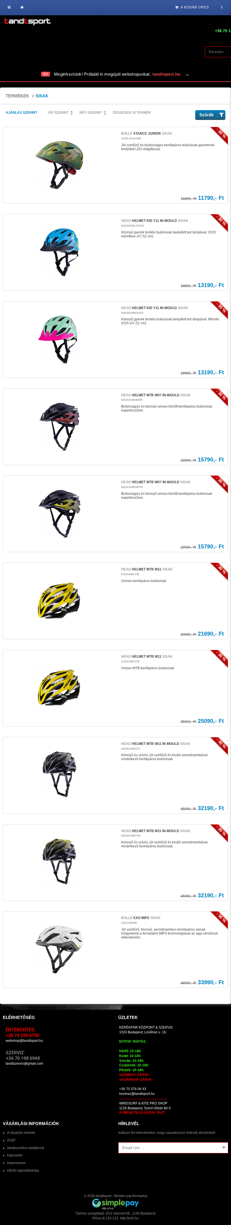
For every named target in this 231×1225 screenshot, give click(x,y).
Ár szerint (58, 113)
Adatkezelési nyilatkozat (25, 1148)
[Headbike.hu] (27, 22)
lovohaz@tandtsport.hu (137, 1094)
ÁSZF (11, 1140)
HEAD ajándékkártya (23, 1170)
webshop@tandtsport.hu (24, 1041)
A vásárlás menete (21, 1133)
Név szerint (90, 113)
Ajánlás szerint (21, 113)
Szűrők (206, 114)
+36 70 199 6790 (22, 1035)
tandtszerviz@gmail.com (24, 1064)
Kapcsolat (14, 1155)
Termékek (17, 95)
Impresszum (16, 1163)
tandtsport (103, 1196)
